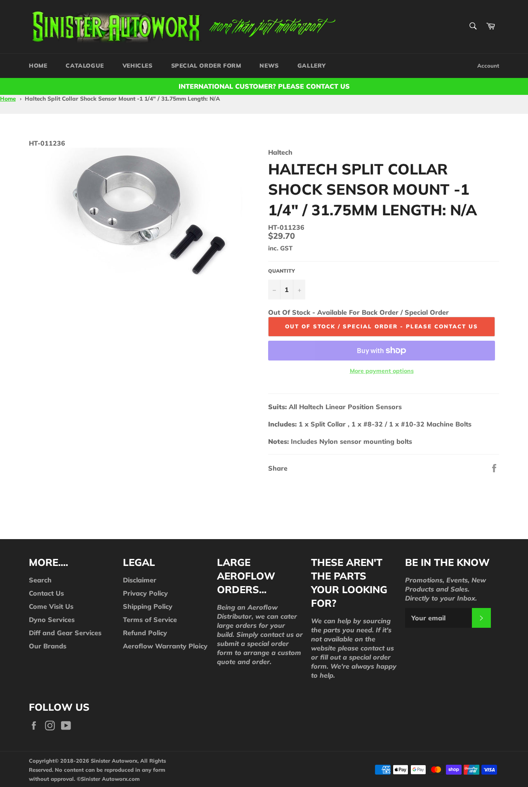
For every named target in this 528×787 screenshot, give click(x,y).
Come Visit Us (51, 606)
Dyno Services (52, 619)
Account (488, 65)
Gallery (311, 65)
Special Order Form (206, 65)
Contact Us (46, 593)
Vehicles (138, 65)
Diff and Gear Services (65, 633)
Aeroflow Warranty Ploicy (165, 646)
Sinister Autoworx (104, 778)
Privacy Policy (145, 593)
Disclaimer (139, 580)
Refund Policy (145, 633)
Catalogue (85, 65)
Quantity (281, 271)
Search (40, 580)
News (268, 65)
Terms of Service (150, 619)
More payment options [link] (382, 371)
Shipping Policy (147, 606)
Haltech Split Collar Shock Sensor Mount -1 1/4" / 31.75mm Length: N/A (122, 98)
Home (38, 65)
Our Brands (47, 646)
